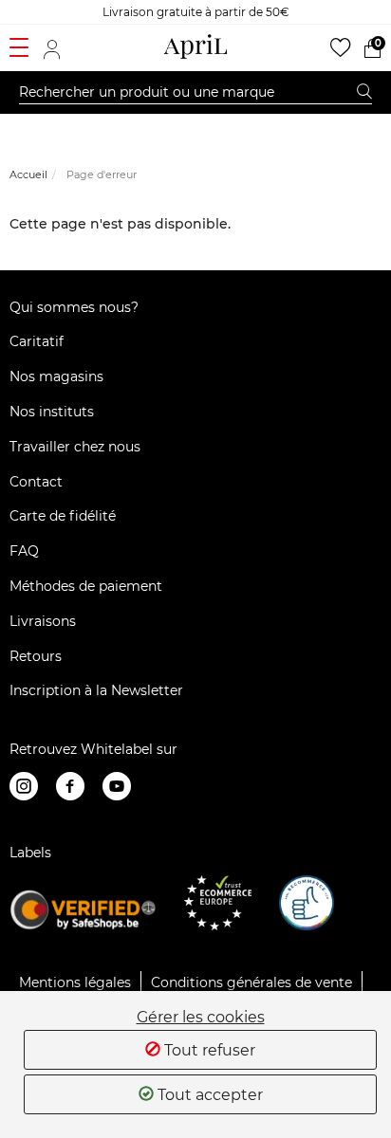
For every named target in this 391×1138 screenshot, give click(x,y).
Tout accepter (208, 1095)
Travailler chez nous (74, 446)
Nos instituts (51, 411)
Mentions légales (75, 982)
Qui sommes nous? (74, 307)
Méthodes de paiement (85, 586)
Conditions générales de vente (251, 982)
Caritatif (36, 341)
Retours (35, 656)
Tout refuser (207, 1050)
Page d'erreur (101, 174)
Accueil (28, 174)
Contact (36, 481)
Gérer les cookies (201, 1017)
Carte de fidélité (62, 515)
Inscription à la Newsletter (96, 690)
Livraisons (42, 621)
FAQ (24, 551)
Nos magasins (56, 376)
